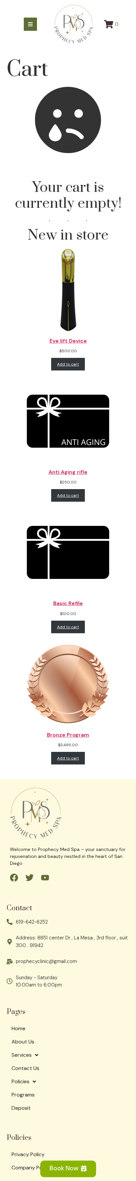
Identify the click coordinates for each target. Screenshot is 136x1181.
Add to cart (68, 364)
